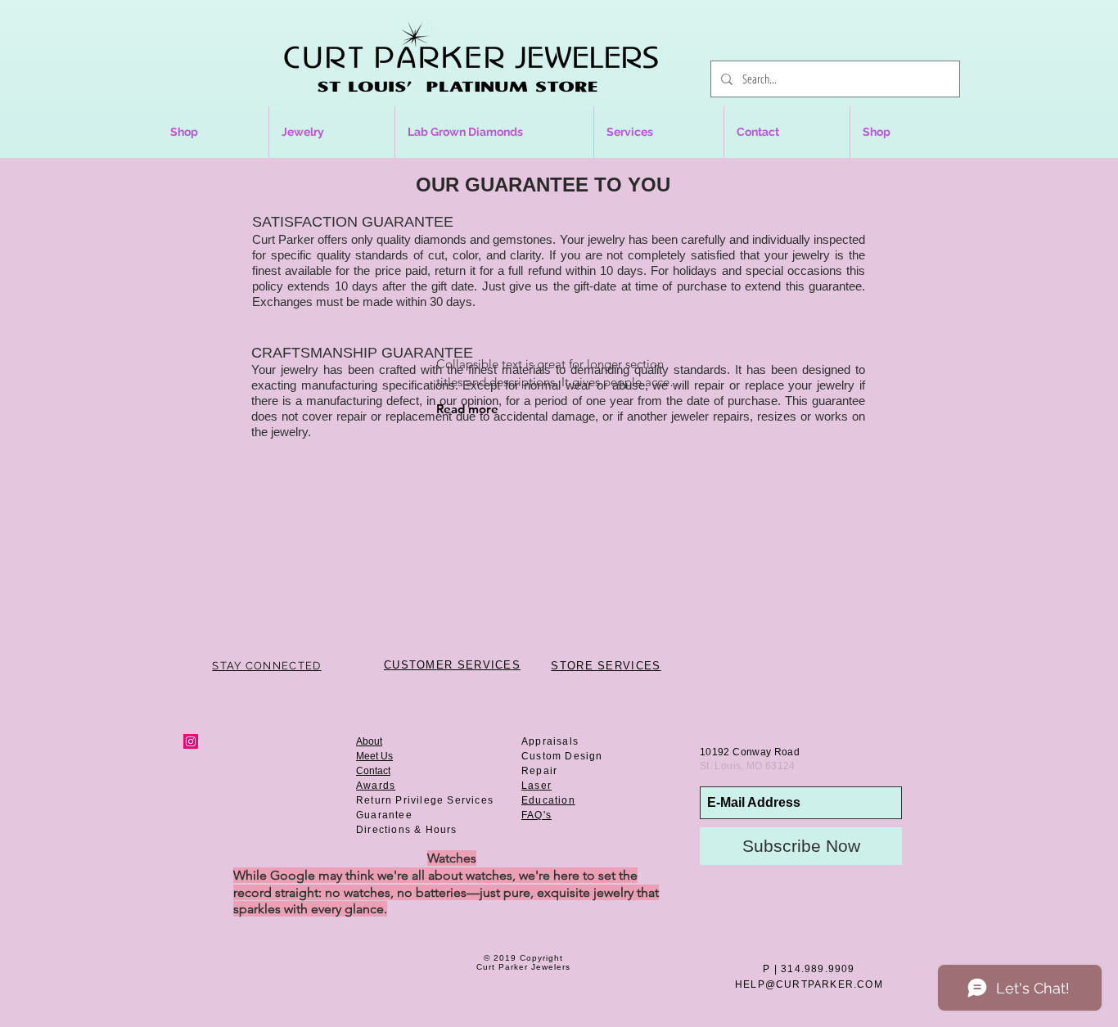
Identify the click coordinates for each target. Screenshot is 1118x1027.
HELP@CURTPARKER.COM (809, 984)
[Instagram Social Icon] (190, 741)
